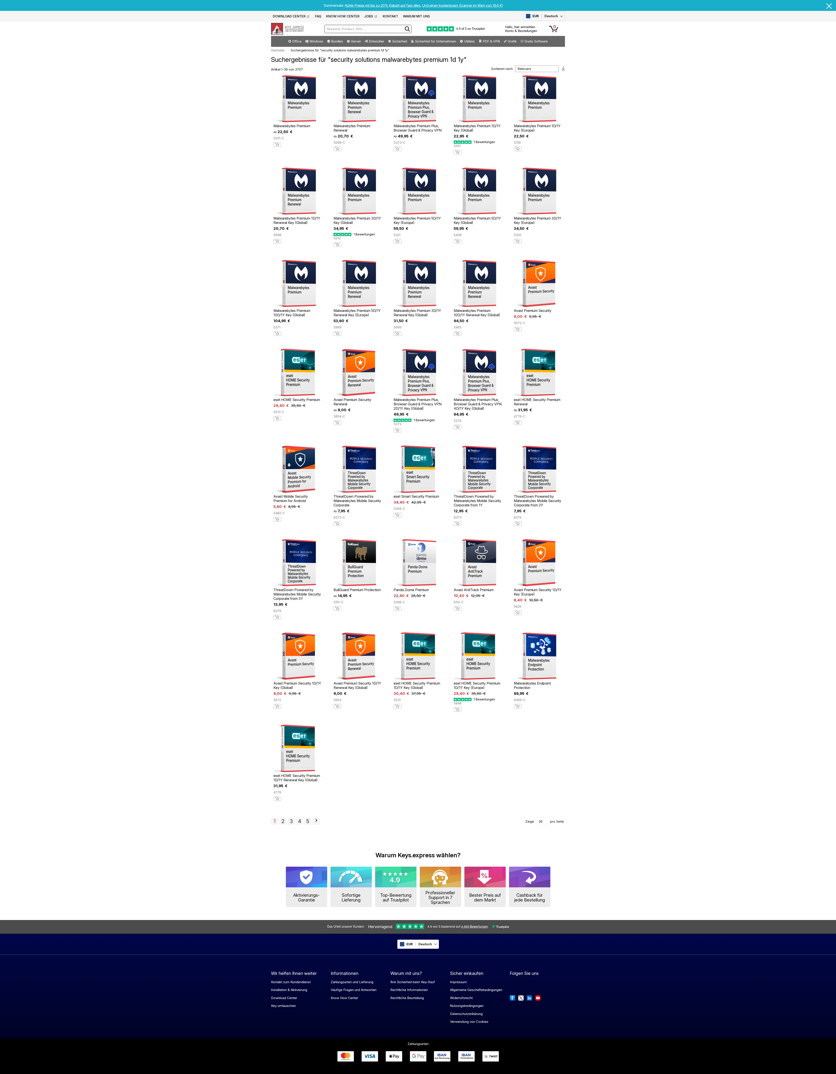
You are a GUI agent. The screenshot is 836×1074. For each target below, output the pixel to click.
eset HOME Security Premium (296, 399)
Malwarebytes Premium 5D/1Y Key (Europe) (417, 220)
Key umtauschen (283, 1006)
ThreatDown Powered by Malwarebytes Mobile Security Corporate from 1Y (477, 500)
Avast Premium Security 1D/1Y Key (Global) (297, 685)
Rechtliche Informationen (409, 990)
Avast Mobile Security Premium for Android (290, 498)
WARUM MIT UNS (416, 16)
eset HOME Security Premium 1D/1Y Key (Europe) (477, 685)
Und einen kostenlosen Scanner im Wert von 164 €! (462, 5)
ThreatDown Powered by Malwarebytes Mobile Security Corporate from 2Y (537, 500)
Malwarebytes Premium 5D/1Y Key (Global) (477, 220)
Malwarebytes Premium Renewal (352, 128)
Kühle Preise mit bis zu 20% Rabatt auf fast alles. (383, 5)
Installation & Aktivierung (289, 990)
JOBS (368, 16)
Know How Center (344, 998)
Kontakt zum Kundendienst (291, 982)
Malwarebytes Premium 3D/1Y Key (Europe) (537, 220)
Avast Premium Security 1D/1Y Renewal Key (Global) (357, 685)
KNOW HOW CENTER (342, 16)
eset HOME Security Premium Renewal (537, 401)
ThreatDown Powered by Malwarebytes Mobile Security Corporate (357, 500)
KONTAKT (390, 16)
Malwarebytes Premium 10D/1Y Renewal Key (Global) (477, 312)
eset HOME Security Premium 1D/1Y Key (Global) (417, 685)
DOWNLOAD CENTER (289, 16)
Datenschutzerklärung (466, 1014)
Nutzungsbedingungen (467, 1006)
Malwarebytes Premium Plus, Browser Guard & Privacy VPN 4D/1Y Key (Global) (478, 404)
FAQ (318, 16)
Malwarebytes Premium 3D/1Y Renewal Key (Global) (417, 312)
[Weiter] (316, 821)
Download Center (284, 998)
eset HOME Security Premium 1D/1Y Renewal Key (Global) (296, 777)
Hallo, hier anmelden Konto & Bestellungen (521, 29)
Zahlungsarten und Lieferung (352, 982)
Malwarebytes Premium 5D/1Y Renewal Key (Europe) (357, 312)
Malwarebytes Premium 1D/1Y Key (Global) (477, 128)
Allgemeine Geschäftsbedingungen (476, 990)
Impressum (458, 982)
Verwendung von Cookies (469, 1022)
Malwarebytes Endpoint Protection (532, 685)
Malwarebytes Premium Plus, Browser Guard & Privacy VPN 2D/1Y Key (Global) (418, 404)
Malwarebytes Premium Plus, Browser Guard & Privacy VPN (418, 128)
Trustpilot (478, 28)
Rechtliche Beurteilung (407, 998)
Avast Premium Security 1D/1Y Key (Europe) (537, 592)
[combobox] (367, 29)
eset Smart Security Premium (416, 496)
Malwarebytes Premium (291, 126)
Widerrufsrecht (461, 998)
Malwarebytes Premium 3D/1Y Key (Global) (357, 220)
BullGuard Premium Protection (357, 590)
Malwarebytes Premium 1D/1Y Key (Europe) (537, 128)
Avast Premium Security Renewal (352, 401)
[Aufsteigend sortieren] (563, 69)
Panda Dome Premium (411, 590)
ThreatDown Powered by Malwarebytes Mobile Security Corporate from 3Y (297, 594)
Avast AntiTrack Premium (474, 590)
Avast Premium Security (532, 310)
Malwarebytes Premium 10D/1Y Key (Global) (291, 312)
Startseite (278, 50)
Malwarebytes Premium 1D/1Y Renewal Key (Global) (296, 220)
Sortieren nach (502, 69)
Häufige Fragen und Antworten (353, 990)
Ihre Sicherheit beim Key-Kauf (412, 982)
